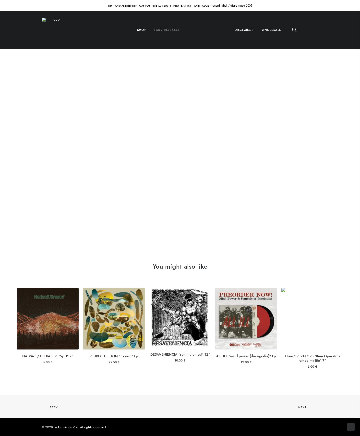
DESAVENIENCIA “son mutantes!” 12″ (180, 354)
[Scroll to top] (351, 426)
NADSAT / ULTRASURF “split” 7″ (47, 356)
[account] (305, 30)
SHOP (141, 30)
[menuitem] (141, 30)
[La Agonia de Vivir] (54, 30)
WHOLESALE (271, 30)
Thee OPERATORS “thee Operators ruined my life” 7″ (312, 358)
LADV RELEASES (167, 30)
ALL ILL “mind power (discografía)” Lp (246, 356)
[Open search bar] (294, 30)
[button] (48, 318)
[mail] (316, 428)
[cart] (315, 30)
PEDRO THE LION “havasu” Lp (114, 356)
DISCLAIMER (244, 30)
